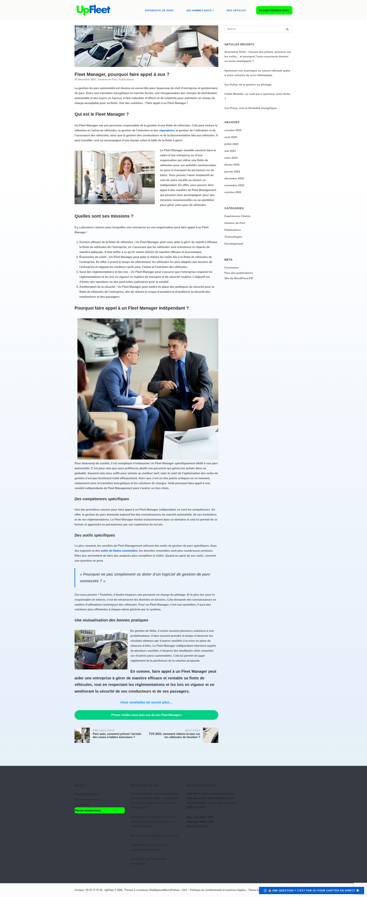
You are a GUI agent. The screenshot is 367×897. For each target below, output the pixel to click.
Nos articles (236, 10)
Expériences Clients (237, 216)
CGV (184, 890)
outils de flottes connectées (119, 550)
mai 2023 (230, 150)
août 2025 (230, 137)
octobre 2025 (232, 130)
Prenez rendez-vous (274, 10)
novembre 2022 (234, 185)
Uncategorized (233, 243)
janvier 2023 (232, 171)
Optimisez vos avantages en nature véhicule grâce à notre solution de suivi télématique (154, 821)
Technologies (233, 236)
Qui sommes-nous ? (200, 10)
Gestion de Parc (107, 79)
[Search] (287, 29)
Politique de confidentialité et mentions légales (218, 890)
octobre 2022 (232, 192)
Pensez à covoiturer (136, 890)
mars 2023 (231, 157)
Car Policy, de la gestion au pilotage (247, 84)
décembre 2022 (234, 178)
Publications (126, 79)
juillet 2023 (231, 144)
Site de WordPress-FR (238, 278)
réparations (166, 130)
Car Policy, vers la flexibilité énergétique (250, 108)
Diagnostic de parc (159, 10)
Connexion (231, 267)
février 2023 (232, 164)
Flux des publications (238, 272)
